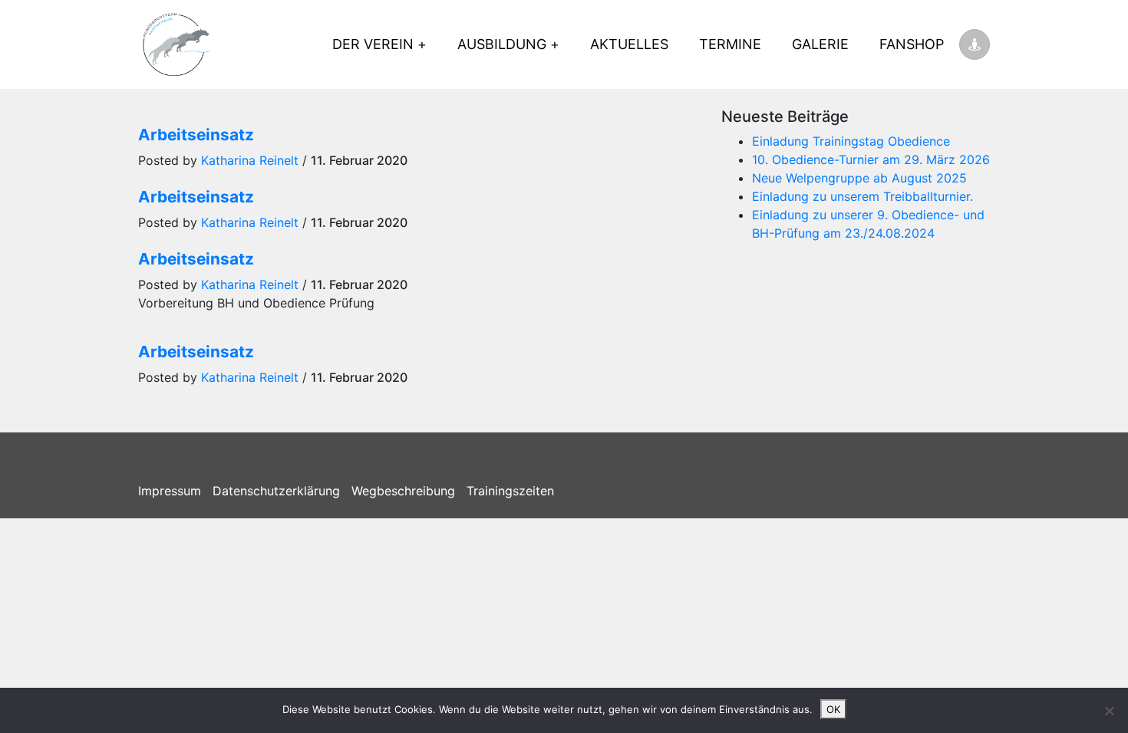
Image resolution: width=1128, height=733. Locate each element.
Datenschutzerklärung (276, 490)
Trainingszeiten (510, 490)
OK (833, 709)
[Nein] (1108, 710)
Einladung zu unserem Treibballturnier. (862, 196)
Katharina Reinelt (249, 160)
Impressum (169, 490)
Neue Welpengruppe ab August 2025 (859, 178)
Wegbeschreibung (403, 490)
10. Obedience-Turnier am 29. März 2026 (871, 159)
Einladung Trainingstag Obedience (851, 141)
